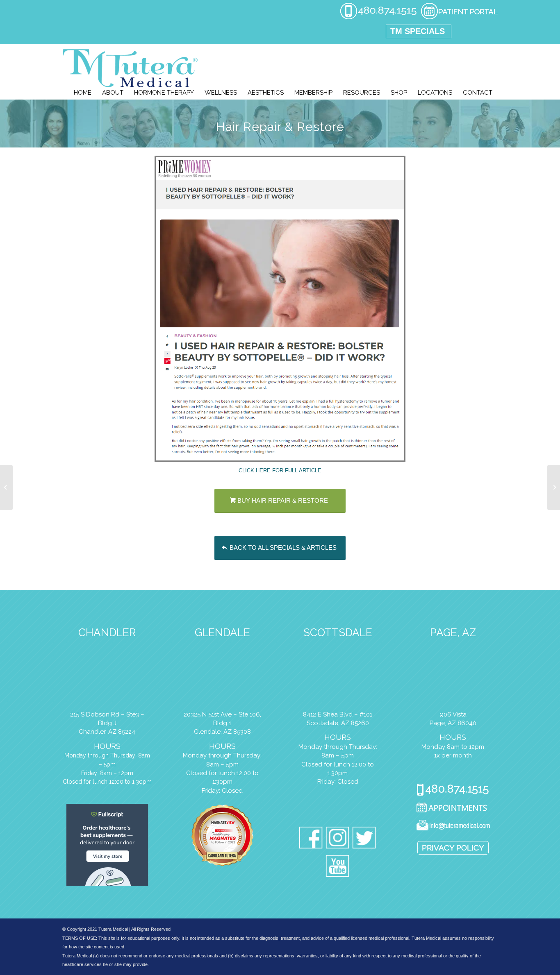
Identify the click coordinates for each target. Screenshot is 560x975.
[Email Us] (453, 826)
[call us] (378, 18)
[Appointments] (453, 808)
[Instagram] (337, 839)
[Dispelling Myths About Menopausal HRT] (553, 487)
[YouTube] (337, 867)
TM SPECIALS (417, 31)
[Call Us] (453, 790)
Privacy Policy (453, 847)
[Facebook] (310, 839)
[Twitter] (364, 839)
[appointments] (459, 18)
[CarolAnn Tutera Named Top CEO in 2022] (6, 487)
